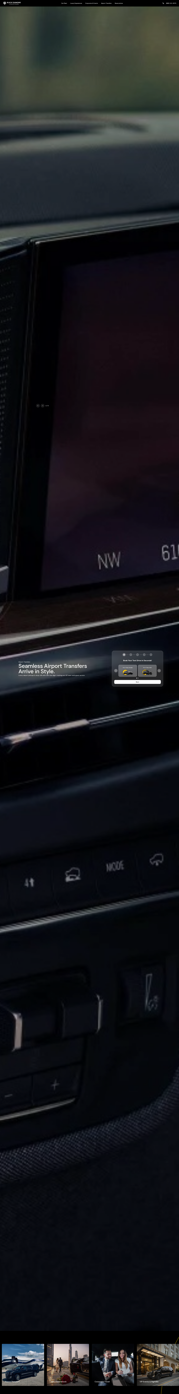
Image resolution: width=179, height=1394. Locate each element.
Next (137, 682)
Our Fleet (64, 3)
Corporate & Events (91, 3)
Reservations (119, 3)
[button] (38, 406)
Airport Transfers (106, 3)
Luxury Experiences (76, 3)
